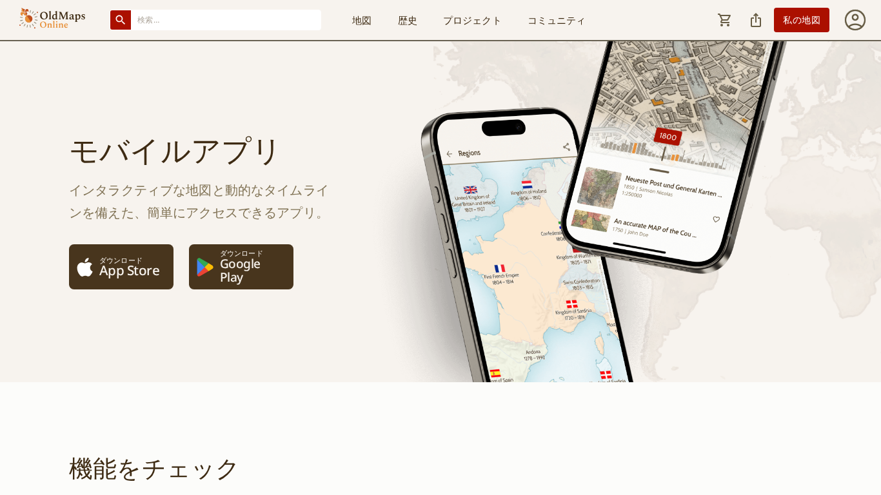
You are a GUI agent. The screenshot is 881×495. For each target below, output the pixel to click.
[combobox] (226, 19)
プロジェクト (472, 20)
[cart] (724, 20)
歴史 (407, 20)
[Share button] (755, 20)
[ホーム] (52, 20)
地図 (361, 20)
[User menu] (855, 20)
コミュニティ (557, 20)
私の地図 (801, 20)
